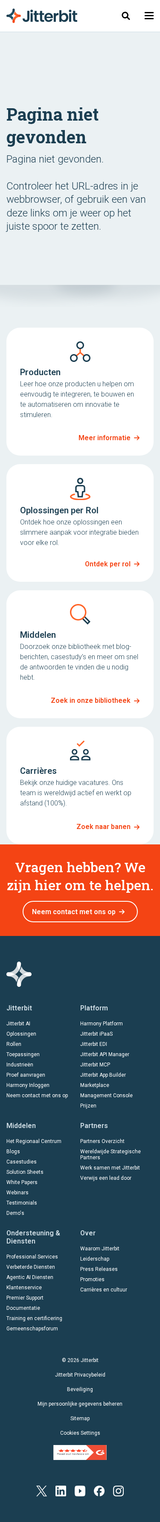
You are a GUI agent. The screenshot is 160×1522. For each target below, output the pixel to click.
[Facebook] (99, 1490)
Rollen (13, 1044)
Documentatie (23, 1308)
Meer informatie (105, 438)
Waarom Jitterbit (99, 1249)
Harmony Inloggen (27, 1085)
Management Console (106, 1096)
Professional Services (32, 1257)
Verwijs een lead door (105, 1178)
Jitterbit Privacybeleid (80, 1375)
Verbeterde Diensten (30, 1267)
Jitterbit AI (18, 1024)
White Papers (22, 1182)
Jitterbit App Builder (103, 1075)
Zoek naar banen (103, 827)
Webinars (17, 1193)
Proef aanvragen (25, 1075)
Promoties (92, 1279)
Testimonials (21, 1203)
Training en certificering (34, 1318)
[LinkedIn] (60, 1490)
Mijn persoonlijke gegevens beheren (80, 1404)
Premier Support (25, 1298)
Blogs (13, 1152)
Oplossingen (21, 1034)
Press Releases (99, 1269)
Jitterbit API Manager (104, 1054)
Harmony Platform (101, 1024)
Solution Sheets (25, 1172)
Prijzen (88, 1106)
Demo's (15, 1213)
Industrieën (19, 1065)
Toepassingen (23, 1054)
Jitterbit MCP (95, 1065)
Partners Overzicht (102, 1141)
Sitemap (80, 1418)
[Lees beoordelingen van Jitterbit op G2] (80, 1452)
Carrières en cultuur (103, 1290)
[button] (149, 15)
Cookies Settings (80, 1433)
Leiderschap (94, 1259)
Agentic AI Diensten (29, 1277)
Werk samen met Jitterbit (110, 1168)
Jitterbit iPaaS (96, 1034)
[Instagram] (118, 1490)
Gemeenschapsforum (32, 1329)
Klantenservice (24, 1288)
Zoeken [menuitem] (126, 16)
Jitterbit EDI (93, 1044)
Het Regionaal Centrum (33, 1141)
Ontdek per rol (108, 564)
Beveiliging (80, 1389)
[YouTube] (80, 1490)
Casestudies (21, 1162)
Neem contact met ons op (74, 912)
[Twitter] (41, 1490)
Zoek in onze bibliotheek (91, 700)
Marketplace (94, 1085)
